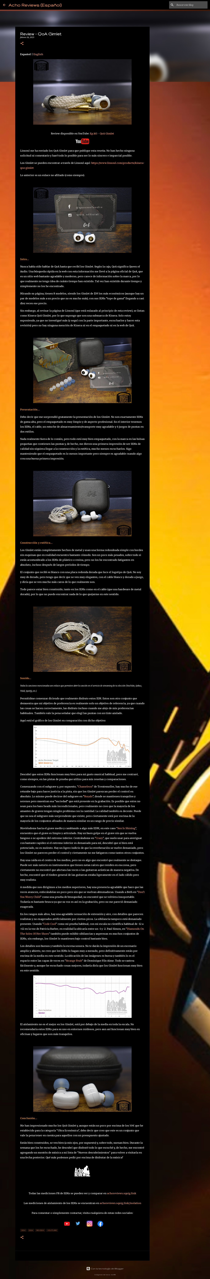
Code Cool (50, 923)
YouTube (52, 1230)
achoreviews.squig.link (121, 1193)
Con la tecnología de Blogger (107, 1268)
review (40, 1230)
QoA (31, 1230)
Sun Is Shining (126, 828)
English (38, 54)
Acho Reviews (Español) (35, 4)
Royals (88, 796)
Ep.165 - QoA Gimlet (102, 133)
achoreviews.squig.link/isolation (120, 1203)
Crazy (99, 838)
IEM (23, 1230)
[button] (22, 44)
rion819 (113, 1274)
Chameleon (85, 786)
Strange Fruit (74, 960)
